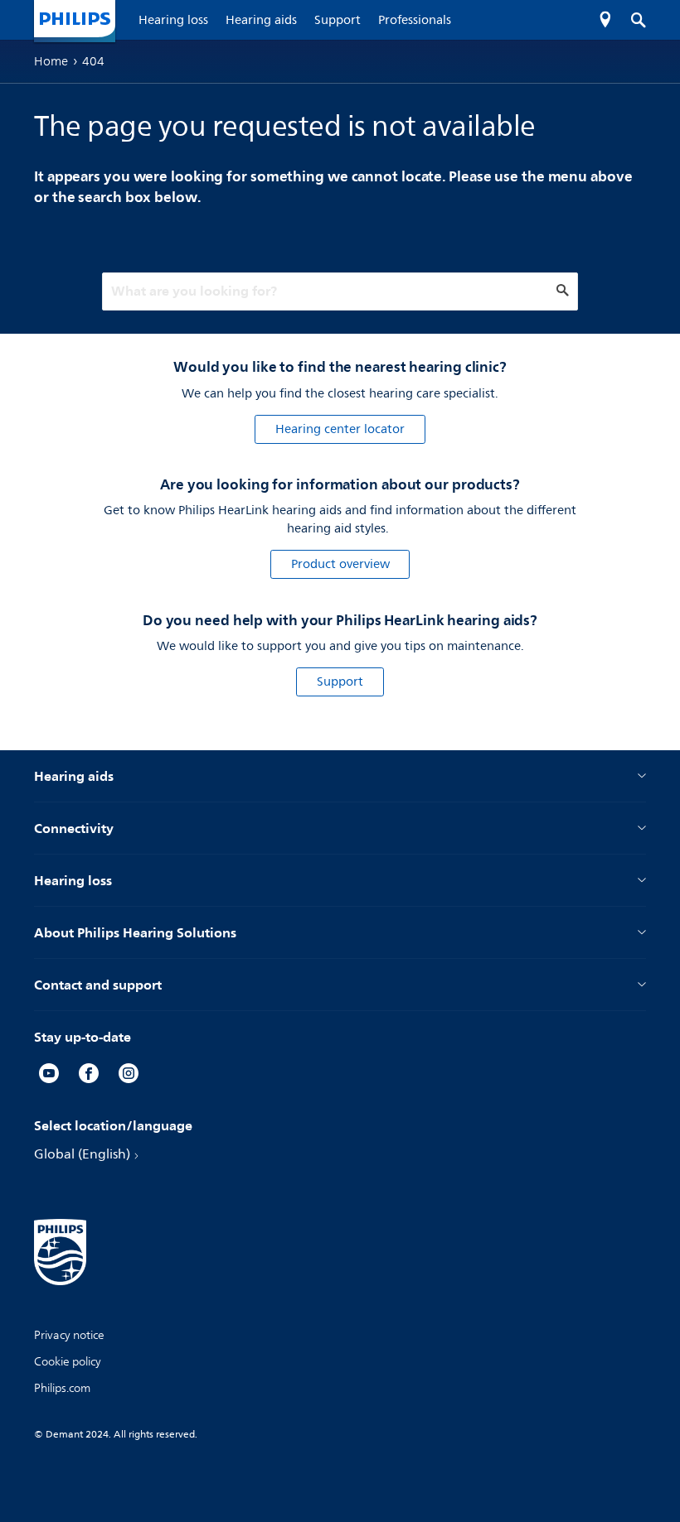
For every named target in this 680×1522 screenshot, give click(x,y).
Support (340, 682)
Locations (605, 20)
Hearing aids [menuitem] (261, 20)
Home (51, 61)
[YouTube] (49, 1075)
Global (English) (82, 1154)
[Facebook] (89, 1075)
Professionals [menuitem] (414, 20)
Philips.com (62, 1388)
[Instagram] (128, 1075)
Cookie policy (67, 1361)
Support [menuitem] (337, 20)
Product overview (340, 564)
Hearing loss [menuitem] (173, 20)
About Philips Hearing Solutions (135, 932)
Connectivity (74, 828)
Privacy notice (69, 1335)
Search (630, 20)
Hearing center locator (340, 429)
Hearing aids (74, 776)
